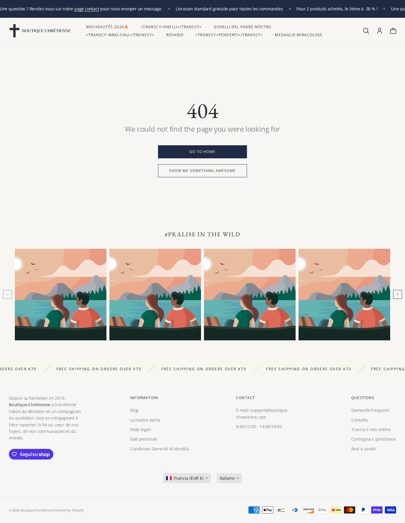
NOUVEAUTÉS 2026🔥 (107, 26)
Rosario (175, 34)
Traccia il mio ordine (371, 429)
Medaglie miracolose (299, 34)
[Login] (379, 31)
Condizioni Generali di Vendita (159, 449)
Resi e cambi (363, 449)
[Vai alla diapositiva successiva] (397, 294)
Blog (134, 410)
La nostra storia (145, 419)
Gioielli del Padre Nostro (242, 26)
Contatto (359, 419)
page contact (86, 9)
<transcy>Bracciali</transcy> (120, 34)
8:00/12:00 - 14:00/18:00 (259, 426)
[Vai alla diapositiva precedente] (7, 294)
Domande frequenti (370, 410)
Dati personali (143, 439)
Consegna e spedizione (373, 439)
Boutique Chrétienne (36, 510)
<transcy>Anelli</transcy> (171, 26)
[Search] (366, 31)
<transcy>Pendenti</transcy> (229, 34)
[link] (202, 151)
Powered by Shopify (68, 510)
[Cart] (393, 31)
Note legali (140, 429)
